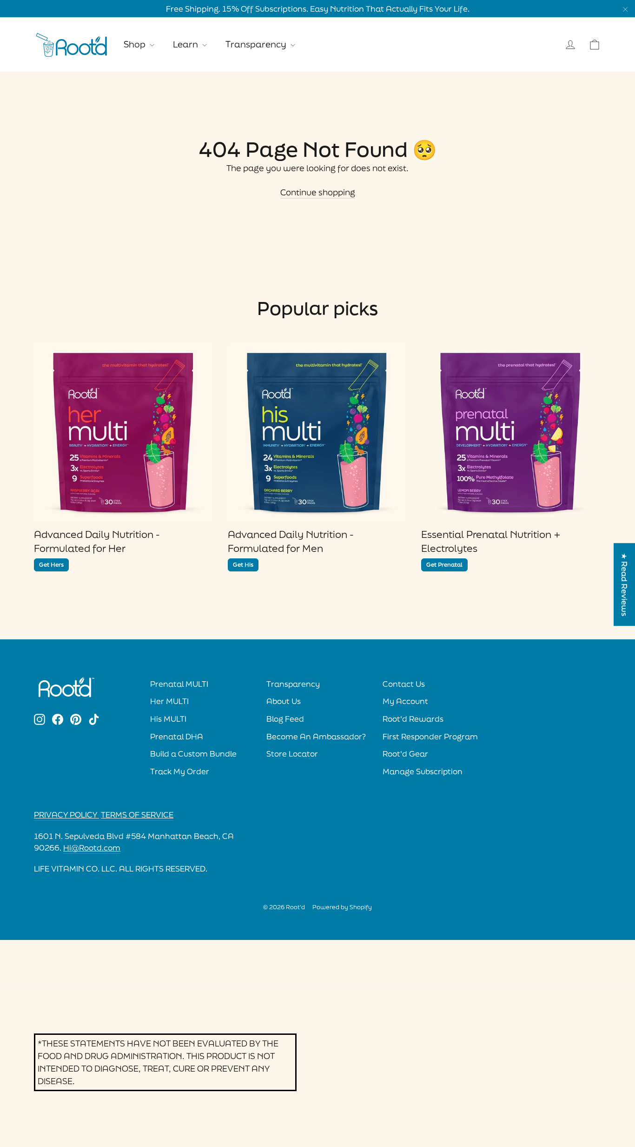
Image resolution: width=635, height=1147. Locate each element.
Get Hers (51, 565)
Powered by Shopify (342, 907)
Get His (243, 565)
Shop (135, 44)
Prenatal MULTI (179, 684)
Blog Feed (285, 719)
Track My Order (179, 771)
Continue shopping (317, 192)
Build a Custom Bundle (193, 754)
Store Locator (292, 754)
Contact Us (404, 684)
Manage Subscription (423, 771)
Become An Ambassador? (316, 736)
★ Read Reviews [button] (624, 584)
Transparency (256, 44)
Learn (186, 44)
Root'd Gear (405, 754)
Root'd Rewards (413, 719)
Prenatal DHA (176, 736)
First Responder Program (430, 736)
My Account (405, 701)
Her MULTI (169, 701)
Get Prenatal (444, 565)
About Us (283, 701)
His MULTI (168, 719)
